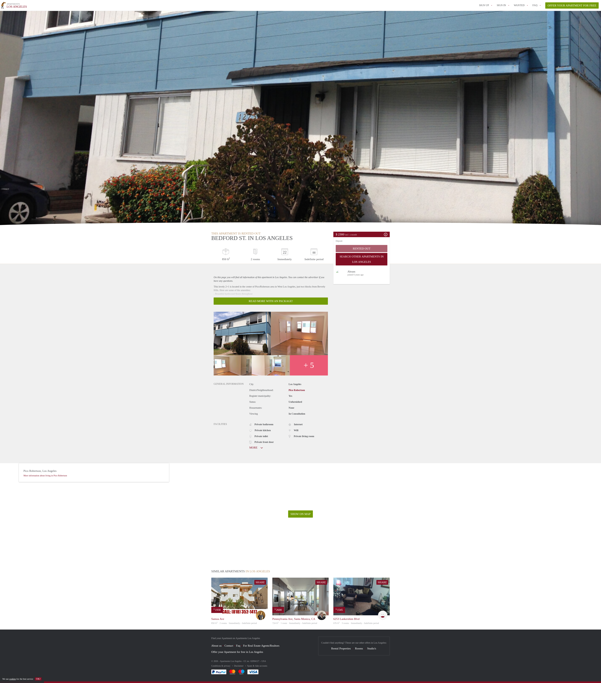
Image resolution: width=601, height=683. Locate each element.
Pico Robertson (297, 390)
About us (216, 645)
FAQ (534, 5)
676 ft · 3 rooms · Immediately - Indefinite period (356, 623)
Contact (228, 645)
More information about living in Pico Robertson (45, 475)
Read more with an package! (271, 301)
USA (264, 661)
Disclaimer (239, 666)
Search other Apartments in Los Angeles (362, 259)
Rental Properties (341, 648)
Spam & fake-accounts (257, 666)
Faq (238, 645)
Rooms (359, 648)
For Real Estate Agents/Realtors (261, 645)
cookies (12, 679)
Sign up (484, 5)
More (253, 447)
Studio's (371, 648)
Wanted (519, 5)
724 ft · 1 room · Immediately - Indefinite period (294, 623)
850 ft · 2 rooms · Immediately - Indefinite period (234, 623)
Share (260, 582)
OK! (38, 679)
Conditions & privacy (221, 666)
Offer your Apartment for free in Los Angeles (237, 651)
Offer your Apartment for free (572, 5)
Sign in (501, 5)
